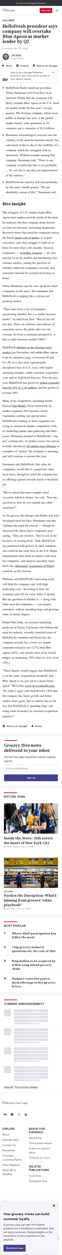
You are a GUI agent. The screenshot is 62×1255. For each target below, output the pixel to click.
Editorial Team (10, 1139)
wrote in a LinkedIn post (39, 686)
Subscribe (46, 10)
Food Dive (35, 1175)
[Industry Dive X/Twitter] (19, 1114)
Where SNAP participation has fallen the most (34, 935)
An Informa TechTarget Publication (31, 3)
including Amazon (31, 253)
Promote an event (39, 1157)
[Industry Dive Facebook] (12, 1114)
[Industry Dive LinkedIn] (5, 1114)
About (6, 1134)
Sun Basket (19, 406)
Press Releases (11, 1164)
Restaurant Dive (38, 1181)
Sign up (31, 777)
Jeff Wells (16, 55)
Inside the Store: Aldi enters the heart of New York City (28, 840)
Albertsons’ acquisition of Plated (34, 566)
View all (8, 1087)
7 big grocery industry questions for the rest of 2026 (33, 949)
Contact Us (9, 1145)
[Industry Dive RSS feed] (25, 1114)
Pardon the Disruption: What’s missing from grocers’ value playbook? (30, 900)
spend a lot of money (27, 237)
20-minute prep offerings (41, 446)
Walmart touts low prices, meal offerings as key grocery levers (34, 982)
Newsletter (8, 1150)
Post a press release (26, 1087)
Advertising (35, 1137)
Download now (14, 1248)
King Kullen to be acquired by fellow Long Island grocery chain (34, 965)
